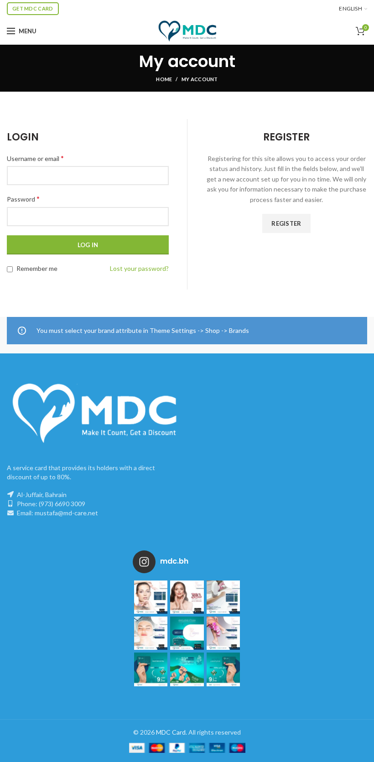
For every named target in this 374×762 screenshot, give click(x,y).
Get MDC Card (32, 8)
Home (164, 79)
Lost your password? (139, 268)
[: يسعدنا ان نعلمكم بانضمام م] (186, 633)
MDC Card (171, 732)
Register (286, 223)
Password (23, 198)
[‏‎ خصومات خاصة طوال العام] (150, 597)
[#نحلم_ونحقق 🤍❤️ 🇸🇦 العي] (150, 669)
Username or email (35, 158)
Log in (88, 245)
